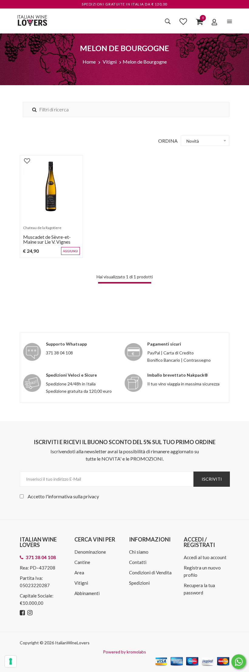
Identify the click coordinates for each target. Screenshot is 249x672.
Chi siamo (138, 552)
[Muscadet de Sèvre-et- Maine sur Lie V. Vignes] (51, 186)
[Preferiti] (183, 21)
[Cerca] (168, 21)
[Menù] (229, 21)
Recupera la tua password (199, 589)
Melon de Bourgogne (145, 61)
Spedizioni (139, 583)
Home (89, 61)
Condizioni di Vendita (150, 572)
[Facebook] (23, 613)
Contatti (137, 562)
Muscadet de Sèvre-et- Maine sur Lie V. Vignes (47, 239)
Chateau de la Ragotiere (42, 227)
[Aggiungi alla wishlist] (27, 160)
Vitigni (110, 61)
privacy (91, 496)
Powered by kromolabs (124, 651)
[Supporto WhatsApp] (239, 663)
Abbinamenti (87, 593)
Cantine (82, 562)
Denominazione (90, 552)
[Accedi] (214, 22)
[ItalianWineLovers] (32, 20)
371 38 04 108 (59, 352)
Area (79, 572)
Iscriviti (212, 479)
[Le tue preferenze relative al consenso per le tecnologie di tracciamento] (10, 661)
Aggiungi (70, 251)
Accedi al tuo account (205, 557)
